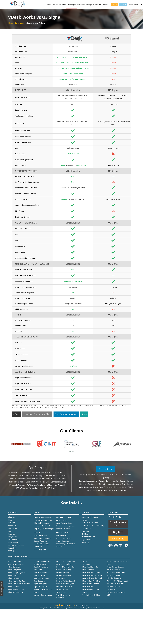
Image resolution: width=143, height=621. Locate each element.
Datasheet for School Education (16, 546)
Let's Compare (72, 5)
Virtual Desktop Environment (92, 575)
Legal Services (87, 539)
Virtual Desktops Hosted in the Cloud (118, 562)
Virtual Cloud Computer (90, 567)
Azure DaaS (38, 547)
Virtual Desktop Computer (91, 572)
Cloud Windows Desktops (43, 561)
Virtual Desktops (87, 586)
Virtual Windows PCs (114, 570)
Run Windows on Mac (64, 586)
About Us (98, 5)
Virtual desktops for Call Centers (90, 590)
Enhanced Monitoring (41, 523)
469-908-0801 (126, 474)
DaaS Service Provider (42, 578)
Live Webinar (13, 528)
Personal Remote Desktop (66, 567)
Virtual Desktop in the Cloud (92, 578)
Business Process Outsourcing (93, 525)
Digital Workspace (40, 584)
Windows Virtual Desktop (116, 592)
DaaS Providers (39, 575)
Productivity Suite (40, 549)
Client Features (61, 520)
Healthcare (85, 534)
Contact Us (105, 5)
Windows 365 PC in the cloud (117, 581)
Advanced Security (40, 535)
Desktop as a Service (64, 538)
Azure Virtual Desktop (16, 564)
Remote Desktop (62, 572)
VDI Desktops (61, 592)
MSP (108, 595)
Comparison (20, 23)
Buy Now (115, 4)
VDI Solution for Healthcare (91, 595)
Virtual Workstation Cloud (116, 572)
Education (85, 531)
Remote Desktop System (65, 584)
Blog (10, 520)
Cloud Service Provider (16, 589)
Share (84, 414)
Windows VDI (111, 589)
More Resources (14, 542)
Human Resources (88, 537)
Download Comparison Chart (37, 414)
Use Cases (81, 5)
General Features (62, 541)
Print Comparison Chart (66, 414)
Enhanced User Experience (65, 526)
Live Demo (122, 4)
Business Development (90, 523)
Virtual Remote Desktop (115, 567)
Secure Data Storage (41, 544)
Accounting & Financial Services (90, 518)
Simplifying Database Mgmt (44, 529)
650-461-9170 (113, 474)
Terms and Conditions (96, 608)
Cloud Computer (14, 567)
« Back (16, 414)
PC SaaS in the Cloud (63, 564)
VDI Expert (85, 561)
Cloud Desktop (13, 575)
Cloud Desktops (14, 578)
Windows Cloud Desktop (116, 584)
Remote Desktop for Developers (63, 576)
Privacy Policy (82, 608)
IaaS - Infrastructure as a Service (43, 590)
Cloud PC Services (14, 586)
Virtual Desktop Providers (91, 581)
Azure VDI (59, 547)
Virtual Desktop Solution (90, 584)
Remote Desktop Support (65, 581)
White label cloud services (116, 578)
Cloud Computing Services (17, 572)
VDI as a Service (62, 589)
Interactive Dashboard (42, 526)
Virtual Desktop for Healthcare (63, 596)
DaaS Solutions (39, 581)
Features (55, 5)
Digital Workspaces (40, 586)
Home (49, 5)
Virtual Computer (88, 570)
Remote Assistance (63, 529)
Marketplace (90, 5)
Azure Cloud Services (15, 561)
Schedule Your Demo (118, 524)
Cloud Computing (14, 570)
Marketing (85, 542)
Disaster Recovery (40, 541)
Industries (62, 5)
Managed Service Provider (43, 595)
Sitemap (11, 551)
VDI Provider (86, 564)
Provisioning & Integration (65, 544)
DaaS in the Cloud (40, 572)
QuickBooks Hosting (63, 570)
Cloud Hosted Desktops (17, 581)
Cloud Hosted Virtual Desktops (19, 584)
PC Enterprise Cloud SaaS (65, 561)
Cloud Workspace (40, 564)
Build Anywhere (61, 535)
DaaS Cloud (38, 570)
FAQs (10, 531)
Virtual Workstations (114, 575)
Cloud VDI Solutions (15, 592)
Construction (86, 528)
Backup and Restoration (42, 538)
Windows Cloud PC (113, 586)
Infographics (12, 537)
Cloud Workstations (41, 567)
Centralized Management (43, 520)
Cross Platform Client (64, 523)
